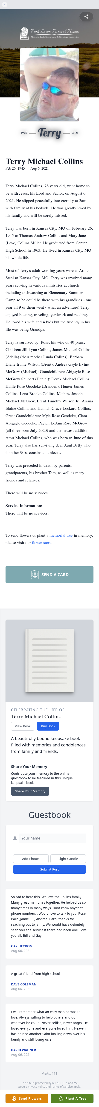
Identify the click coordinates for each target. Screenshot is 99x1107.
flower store (41, 542)
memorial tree (61, 535)
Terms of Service (62, 1087)
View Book (22, 726)
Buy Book (48, 726)
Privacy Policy (36, 1087)
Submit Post (49, 869)
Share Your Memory (30, 791)
